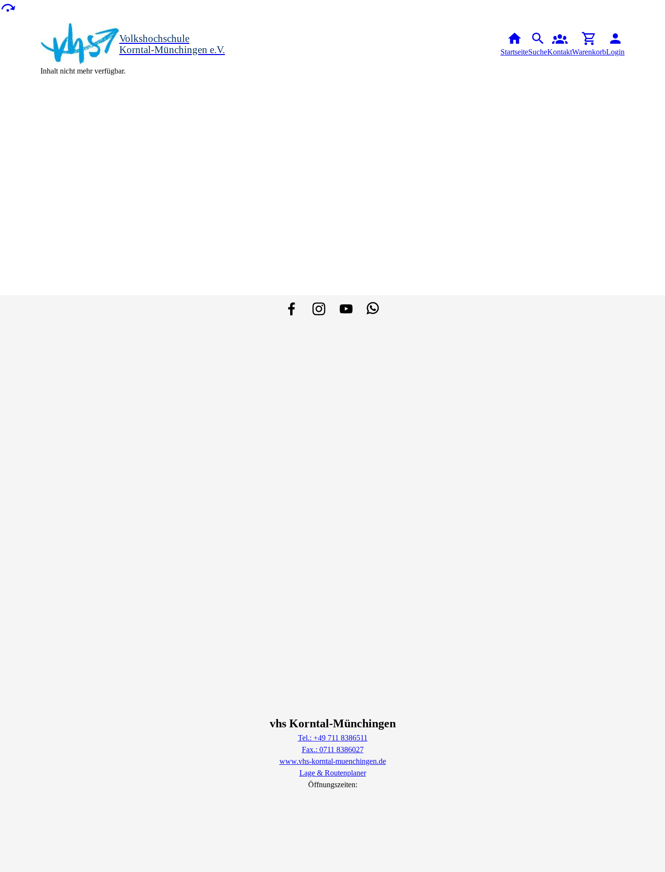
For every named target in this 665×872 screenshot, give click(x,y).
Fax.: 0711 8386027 (333, 749)
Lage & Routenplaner (332, 773)
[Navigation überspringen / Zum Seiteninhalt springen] (8, 7)
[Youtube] (346, 308)
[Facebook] (291, 308)
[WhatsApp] (373, 308)
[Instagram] (318, 308)
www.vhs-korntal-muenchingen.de (332, 761)
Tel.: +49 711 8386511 (333, 738)
